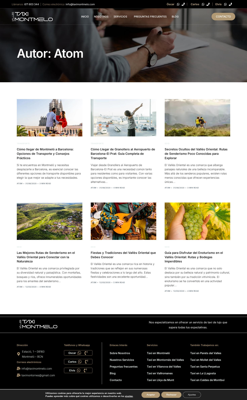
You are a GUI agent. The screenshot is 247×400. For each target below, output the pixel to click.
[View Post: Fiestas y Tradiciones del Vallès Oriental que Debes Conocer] (123, 221)
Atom (20, 183)
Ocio (167, 143)
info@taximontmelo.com (80, 4)
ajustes (129, 396)
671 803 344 (31, 4)
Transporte (23, 143)
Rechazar (171, 394)
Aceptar (151, 394)
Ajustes (192, 394)
